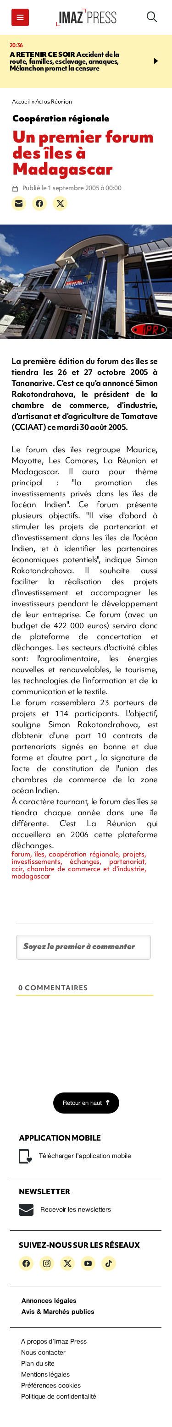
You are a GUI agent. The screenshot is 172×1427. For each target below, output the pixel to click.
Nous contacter (43, 1353)
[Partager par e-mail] (18, 203)
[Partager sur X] (60, 203)
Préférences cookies (51, 1386)
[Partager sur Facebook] (39, 203)
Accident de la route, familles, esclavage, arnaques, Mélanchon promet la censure (65, 61)
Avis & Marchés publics (58, 1312)
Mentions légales (45, 1375)
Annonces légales (49, 1301)
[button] (20, 17)
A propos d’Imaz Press (54, 1342)
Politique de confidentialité (58, 1397)
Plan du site (38, 1364)
